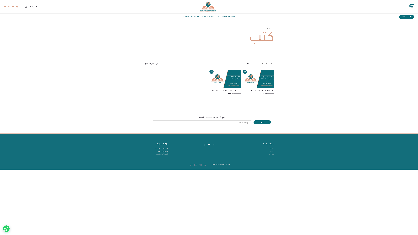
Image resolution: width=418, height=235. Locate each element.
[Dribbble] (204, 145)
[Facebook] (17, 7)
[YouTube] (13, 7)
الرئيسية (271, 28)
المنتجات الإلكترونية (192, 17)
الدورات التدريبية (209, 17)
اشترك (262, 122)
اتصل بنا (271, 154)
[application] (219, 17)
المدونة (272, 151)
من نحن (272, 148)
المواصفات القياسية (228, 17)
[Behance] (5, 7)
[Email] (9, 7)
